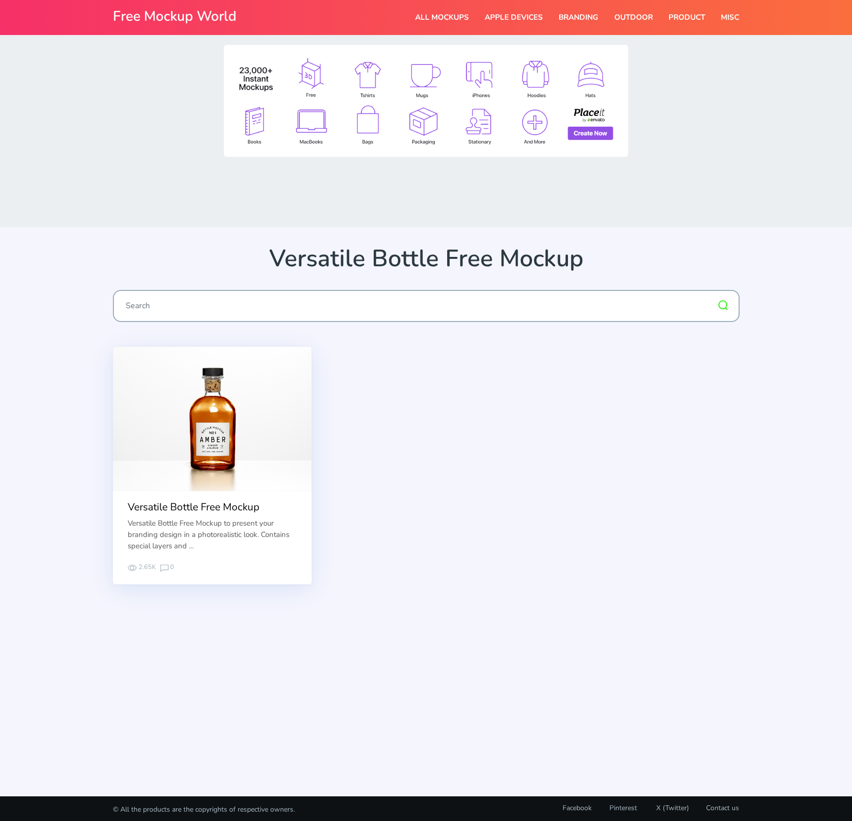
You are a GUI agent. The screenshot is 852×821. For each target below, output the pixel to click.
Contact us (722, 808)
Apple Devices (514, 17)
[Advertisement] (426, 191)
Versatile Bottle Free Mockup (193, 507)
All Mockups (442, 17)
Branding (578, 17)
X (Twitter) (671, 808)
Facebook (577, 808)
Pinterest (623, 808)
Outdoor (633, 17)
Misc (730, 17)
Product (687, 17)
